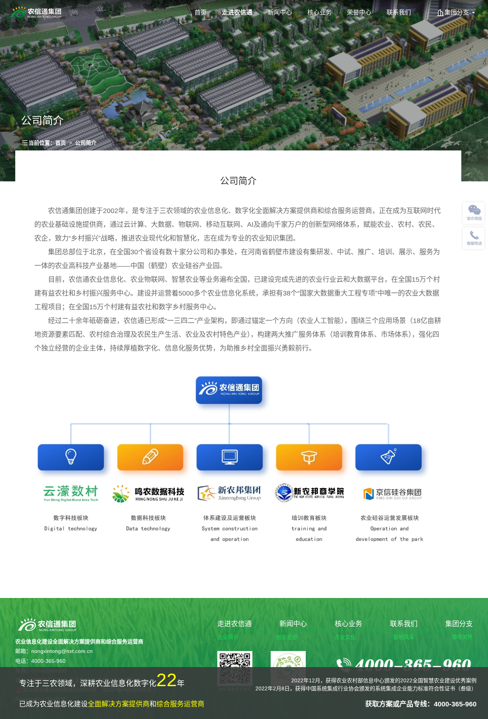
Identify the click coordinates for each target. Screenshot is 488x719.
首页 (200, 12)
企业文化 (345, 637)
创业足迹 (286, 637)
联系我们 (399, 12)
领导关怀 (462, 637)
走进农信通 (237, 12)
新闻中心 (280, 12)
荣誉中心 (359, 12)
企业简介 (228, 637)
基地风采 (403, 637)
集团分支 (457, 12)
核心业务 (319, 12)
